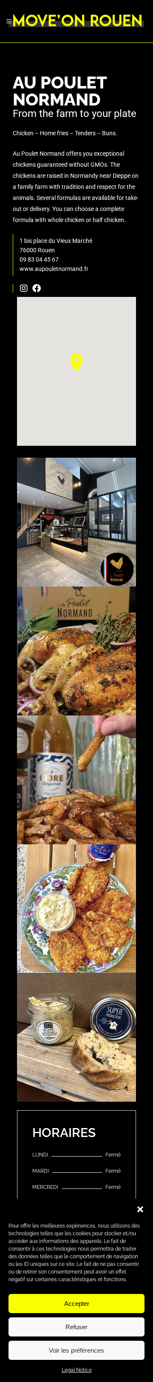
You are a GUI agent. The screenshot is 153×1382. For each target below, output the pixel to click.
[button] (140, 1209)
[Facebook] (36, 288)
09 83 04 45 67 (39, 259)
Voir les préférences (76, 1350)
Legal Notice (77, 1370)
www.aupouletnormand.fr (54, 268)
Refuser (76, 1327)
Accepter (76, 1303)
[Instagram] (24, 288)
